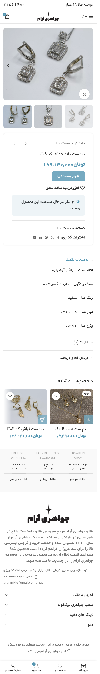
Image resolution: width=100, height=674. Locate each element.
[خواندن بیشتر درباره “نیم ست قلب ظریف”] (88, 416)
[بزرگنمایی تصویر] (84, 91)
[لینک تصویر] (48, 511)
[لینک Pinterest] (46, 234)
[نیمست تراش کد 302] (25, 403)
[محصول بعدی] (14, 140)
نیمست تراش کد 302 (25, 425)
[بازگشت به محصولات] (20, 140)
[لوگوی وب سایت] (48, 17)
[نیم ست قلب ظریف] (71, 403)
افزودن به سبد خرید (68, 172)
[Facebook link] (58, 234)
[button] (88, 64)
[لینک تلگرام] (35, 234)
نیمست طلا (64, 140)
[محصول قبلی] (25, 140)
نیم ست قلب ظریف (71, 425)
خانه (82, 140)
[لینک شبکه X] (52, 234)
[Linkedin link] (40, 234)
